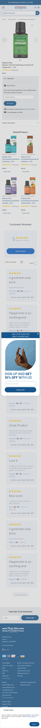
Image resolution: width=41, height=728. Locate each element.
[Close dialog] (38, 333)
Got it (34, 724)
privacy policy (31, 716)
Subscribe (20, 390)
